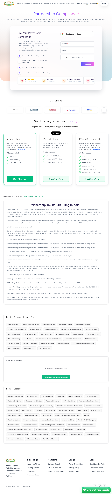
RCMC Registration (31, 415)
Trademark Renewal (52, 401)
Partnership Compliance (73, 339)
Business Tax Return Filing (49, 420)
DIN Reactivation (35, 329)
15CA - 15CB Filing (46, 334)
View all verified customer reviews (56, 377)
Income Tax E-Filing (65, 324)
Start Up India (95, 410)
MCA (55, 3)
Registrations (26, 3)
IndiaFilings (7, 196)
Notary (86, 415)
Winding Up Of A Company (87, 420)
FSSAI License (47, 415)
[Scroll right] (104, 110)
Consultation (70, 3)
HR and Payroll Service (49, 439)
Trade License (82, 410)
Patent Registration (92, 434)
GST (42, 3)
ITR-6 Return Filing (14, 348)
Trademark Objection (15, 401)
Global (78, 3)
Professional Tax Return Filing (18, 434)
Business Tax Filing (47, 343)
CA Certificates (78, 334)
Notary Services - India (31, 324)
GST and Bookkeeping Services (83, 343)
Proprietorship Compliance (17, 329)
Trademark (35, 3)
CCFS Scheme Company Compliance (69, 406)
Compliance (62, 3)
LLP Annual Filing (32, 439)
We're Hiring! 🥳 (94, 3)
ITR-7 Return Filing (14, 339)
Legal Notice (28, 339)
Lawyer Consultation (30, 425)
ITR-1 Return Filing (91, 329)
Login (104, 3)
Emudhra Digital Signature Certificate (67, 415)
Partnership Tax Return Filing (88, 401)
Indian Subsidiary (74, 425)
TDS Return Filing (90, 339)
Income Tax (48, 3)
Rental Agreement (49, 324)
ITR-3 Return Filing (62, 334)
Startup (19, 3)
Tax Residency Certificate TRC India (48, 339)
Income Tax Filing (68, 420)
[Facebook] (95, 486)
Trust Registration (14, 420)
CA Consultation (13, 425)
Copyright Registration (15, 439)
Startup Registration (75, 396)
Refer (84, 3)
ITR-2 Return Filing (14, 334)
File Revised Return (51, 329)
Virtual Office (50, 410)
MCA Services (27, 410)
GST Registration (32, 396)
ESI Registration (56, 429)
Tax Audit (39, 410)
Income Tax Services (83, 324)
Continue (87, 64)
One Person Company (66, 410)
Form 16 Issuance (13, 324)
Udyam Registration (30, 420)
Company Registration (15, 396)
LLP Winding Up (13, 410)
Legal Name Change (14, 415)
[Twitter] (100, 486)
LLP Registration (47, 396)
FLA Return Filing (63, 343)
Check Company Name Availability (41, 406)
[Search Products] (97, 3)
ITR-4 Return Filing (30, 334)
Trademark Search (92, 396)
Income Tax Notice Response (71, 329)
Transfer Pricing (29, 348)
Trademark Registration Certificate (52, 425)
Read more (21, 150)
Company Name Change (40, 434)
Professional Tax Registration (75, 429)
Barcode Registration (59, 434)
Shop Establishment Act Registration (20, 429)
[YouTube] (104, 486)
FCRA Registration (45, 348)
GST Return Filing (69, 401)
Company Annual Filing (93, 406)
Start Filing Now (20, 179)
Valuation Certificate (30, 343)
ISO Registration (41, 429)
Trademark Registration (34, 401)
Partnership (61, 396)
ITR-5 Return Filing (93, 334)
